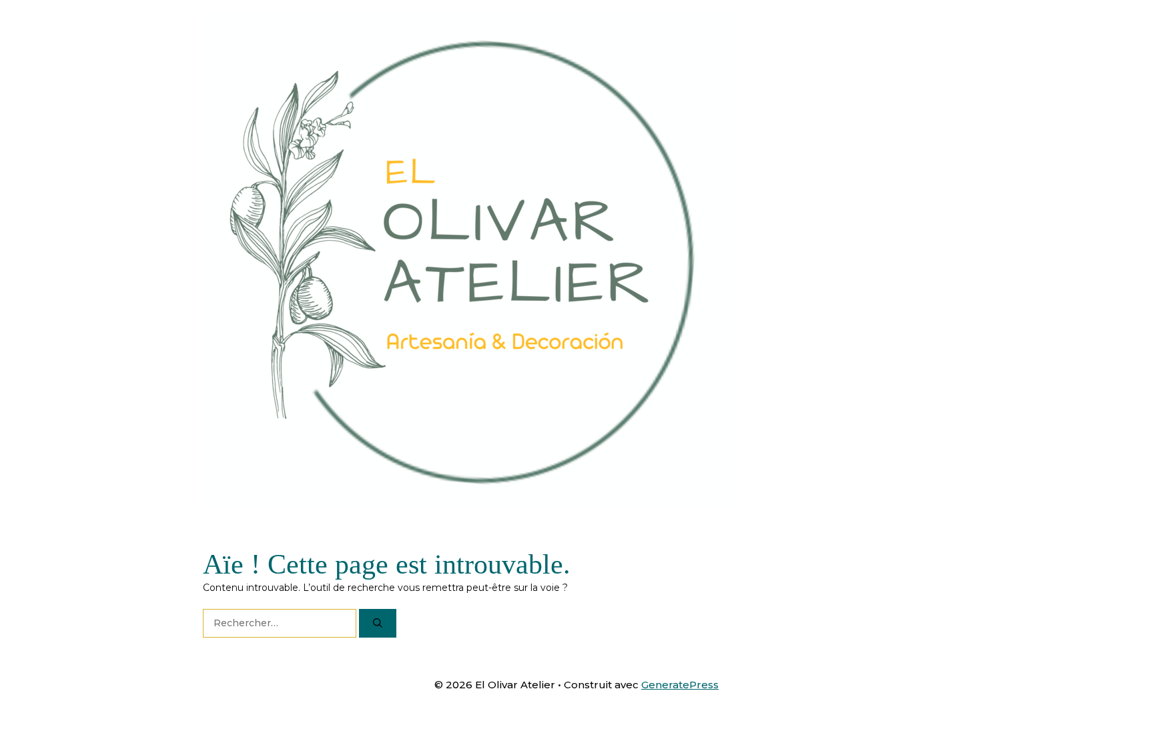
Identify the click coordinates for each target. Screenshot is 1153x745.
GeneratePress (680, 684)
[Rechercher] (377, 623)
